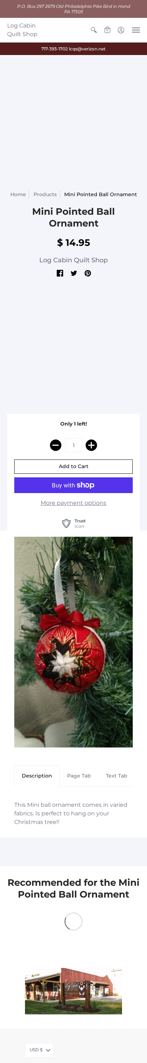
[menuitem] (94, 30)
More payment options (73, 503)
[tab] (37, 776)
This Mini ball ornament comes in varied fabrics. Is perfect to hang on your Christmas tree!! (70, 813)
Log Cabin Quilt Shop (22, 30)
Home (18, 194)
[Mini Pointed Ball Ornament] (73, 642)
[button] (94, 30)
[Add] (91, 445)
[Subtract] (55, 445)
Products (45, 194)
